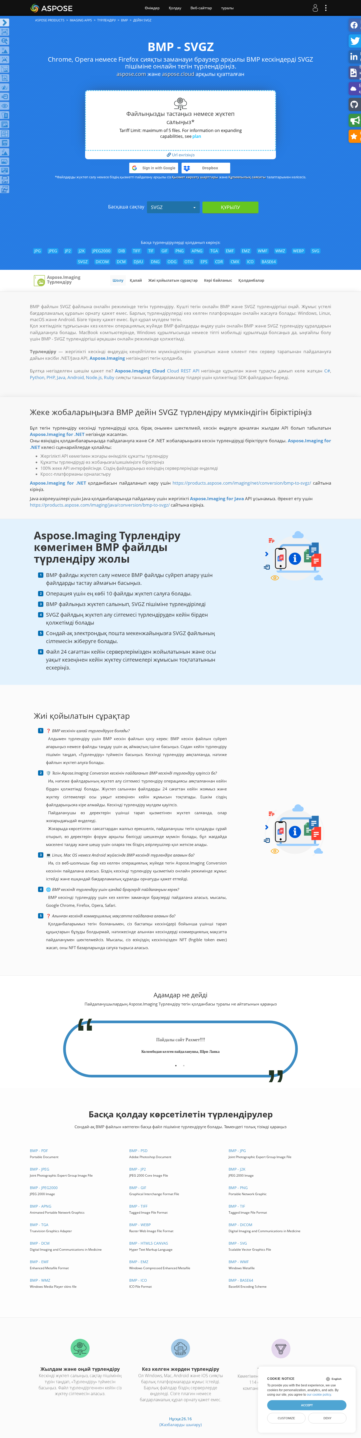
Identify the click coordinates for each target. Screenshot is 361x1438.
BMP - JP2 (137, 1169)
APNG (197, 250)
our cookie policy (319, 1394)
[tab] (176, 1063)
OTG (188, 261)
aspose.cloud (178, 74)
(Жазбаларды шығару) (180, 1424)
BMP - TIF (237, 1206)
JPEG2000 (101, 250)
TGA (214, 250)
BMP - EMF (39, 1261)
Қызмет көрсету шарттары (195, 177)
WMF (262, 250)
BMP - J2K (237, 1169)
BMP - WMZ (40, 1280)
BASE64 (269, 261)
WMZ (280, 250)
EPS (204, 261)
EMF (230, 250)
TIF (151, 250)
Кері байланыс (218, 280)
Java (61, 377)
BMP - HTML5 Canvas (148, 1243)
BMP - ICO (138, 1280)
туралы (227, 8)
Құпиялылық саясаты (247, 177)
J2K (82, 250)
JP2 (68, 250)
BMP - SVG (238, 1243)
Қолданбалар (251, 280)
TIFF (136, 250)
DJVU (138, 261)
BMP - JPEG (39, 1169)
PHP (51, 377)
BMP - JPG (237, 1150)
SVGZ (157, 207)
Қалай (136, 280)
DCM (121, 261)
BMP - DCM (40, 1243)
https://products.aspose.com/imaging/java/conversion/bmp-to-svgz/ (100, 505)
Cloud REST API (183, 371)
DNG (155, 261)
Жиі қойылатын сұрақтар (173, 280)
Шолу (118, 280)
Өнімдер (152, 8)
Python (37, 377)
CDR (219, 261)
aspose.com (131, 74)
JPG (37, 250)
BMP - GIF (137, 1187)
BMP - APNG (40, 1206)
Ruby (109, 377)
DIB (121, 250)
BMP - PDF (39, 1150)
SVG (315, 250)
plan (196, 136)
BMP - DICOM (240, 1224)
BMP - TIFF (138, 1206)
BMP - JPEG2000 (44, 1187)
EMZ (246, 250)
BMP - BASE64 (241, 1280)
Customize (286, 1418)
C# (327, 371)
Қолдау (175, 8)
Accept (307, 1405)
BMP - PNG (238, 1187)
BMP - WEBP (140, 1224)
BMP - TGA (39, 1224)
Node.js (94, 377)
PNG (179, 250)
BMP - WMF (239, 1261)
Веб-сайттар (201, 8)
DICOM (102, 261)
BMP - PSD (138, 1150)
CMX (235, 261)
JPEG (53, 250)
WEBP (298, 250)
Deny (327, 1418)
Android (75, 377)
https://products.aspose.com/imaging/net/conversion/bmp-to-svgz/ (242, 483)
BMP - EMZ (138, 1261)
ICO (250, 261)
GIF (164, 250)
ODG (172, 261)
